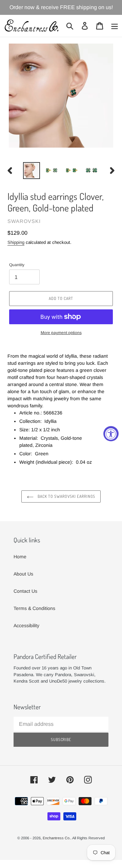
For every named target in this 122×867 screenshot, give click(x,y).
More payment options (61, 332)
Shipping (15, 242)
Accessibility (26, 625)
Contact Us (25, 591)
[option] (31, 170)
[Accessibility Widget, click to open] (111, 433)
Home (20, 556)
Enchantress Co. (56, 838)
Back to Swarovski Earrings (66, 496)
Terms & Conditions (34, 608)
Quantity (16, 264)
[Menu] (114, 26)
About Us (23, 574)
